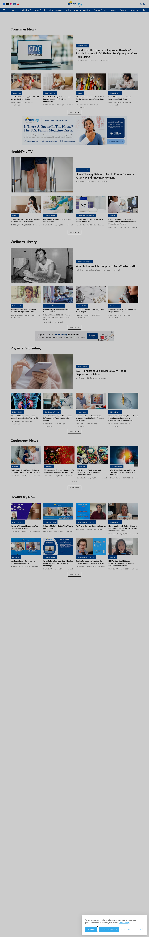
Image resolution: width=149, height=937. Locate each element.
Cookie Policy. (124, 923)
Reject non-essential (109, 929)
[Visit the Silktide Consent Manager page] (141, 929)
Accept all (91, 929)
